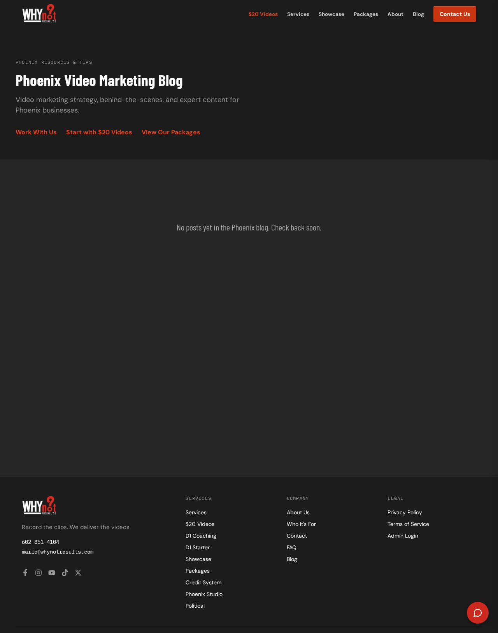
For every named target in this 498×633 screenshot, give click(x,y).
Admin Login (403, 535)
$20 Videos (263, 14)
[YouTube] (51, 573)
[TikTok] (64, 573)
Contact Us (455, 14)
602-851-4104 (40, 541)
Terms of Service (408, 524)
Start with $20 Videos (99, 132)
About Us (298, 512)
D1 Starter (198, 547)
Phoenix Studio (204, 594)
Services (298, 14)
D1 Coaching (201, 535)
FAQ (291, 547)
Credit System (203, 582)
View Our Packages (171, 132)
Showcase (331, 14)
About (395, 14)
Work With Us (36, 132)
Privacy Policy (405, 512)
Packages (366, 14)
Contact (297, 535)
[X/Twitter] (78, 573)
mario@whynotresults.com (57, 551)
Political (195, 605)
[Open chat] (478, 613)
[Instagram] (38, 573)
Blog (418, 14)
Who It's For (301, 524)
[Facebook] (25, 573)
